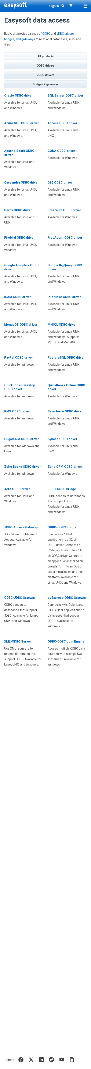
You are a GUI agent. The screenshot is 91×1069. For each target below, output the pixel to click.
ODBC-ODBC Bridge (62, 527)
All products (45, 56)
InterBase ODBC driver (64, 297)
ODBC (46, 33)
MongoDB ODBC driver (20, 324)
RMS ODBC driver (17, 411)
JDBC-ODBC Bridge (62, 489)
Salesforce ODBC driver (65, 411)
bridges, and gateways (19, 39)
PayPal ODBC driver (18, 357)
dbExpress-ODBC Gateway (67, 598)
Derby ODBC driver (18, 210)
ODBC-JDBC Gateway (19, 598)
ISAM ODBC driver (17, 297)
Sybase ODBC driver (62, 439)
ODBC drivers (45, 65)
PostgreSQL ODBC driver (66, 357)
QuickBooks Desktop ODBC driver (19, 387)
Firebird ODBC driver (19, 237)
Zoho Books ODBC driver (22, 467)
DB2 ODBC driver (60, 182)
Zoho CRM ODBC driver (65, 467)
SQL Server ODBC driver (65, 95)
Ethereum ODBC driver (64, 210)
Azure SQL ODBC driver (21, 123)
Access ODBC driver (62, 123)
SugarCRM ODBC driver (21, 439)
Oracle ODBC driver (18, 95)
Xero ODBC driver (17, 489)
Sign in (54, 6)
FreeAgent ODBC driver (65, 237)
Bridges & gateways (45, 84)
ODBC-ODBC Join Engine (66, 641)
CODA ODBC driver (61, 151)
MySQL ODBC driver (62, 324)
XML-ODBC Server (17, 641)
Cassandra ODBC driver (21, 182)
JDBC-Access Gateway (21, 527)
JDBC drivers (65, 33)
